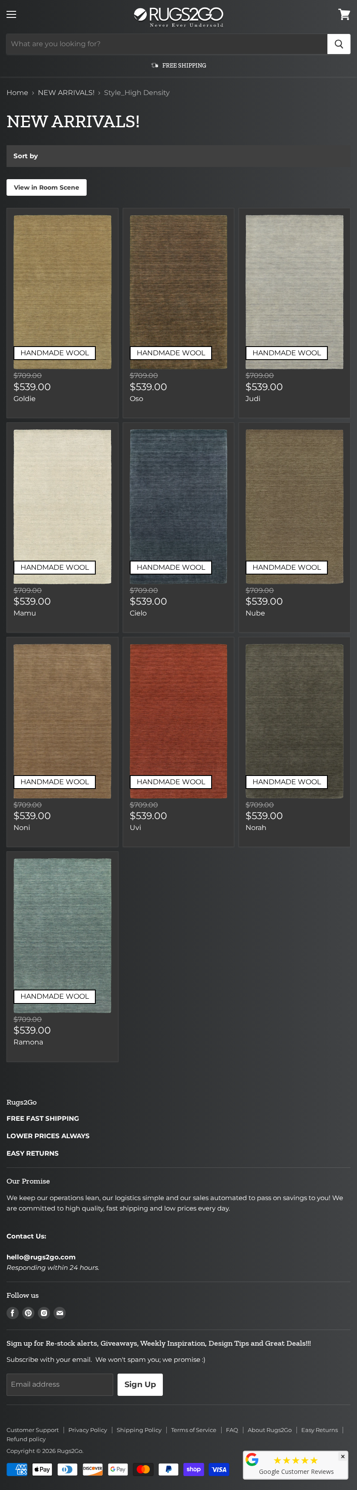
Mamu (24, 613)
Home (17, 93)
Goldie (24, 399)
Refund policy (26, 1439)
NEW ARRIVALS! (66, 93)
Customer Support (33, 1429)
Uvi (135, 827)
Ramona (28, 1042)
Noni (21, 827)
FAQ (232, 1429)
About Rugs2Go (270, 1429)
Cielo (138, 613)
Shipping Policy (139, 1429)
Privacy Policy (87, 1429)
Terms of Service (193, 1429)
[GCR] (252, 1459)
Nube (255, 613)
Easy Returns (319, 1429)
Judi (253, 399)
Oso (136, 399)
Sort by (25, 156)
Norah (256, 827)
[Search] (338, 44)
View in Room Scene (46, 187)
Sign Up (140, 1384)
